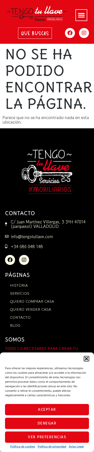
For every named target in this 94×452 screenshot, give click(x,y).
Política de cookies (22, 446)
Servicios (19, 293)
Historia (19, 285)
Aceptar (47, 410)
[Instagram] (84, 33)
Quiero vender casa (30, 309)
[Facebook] (70, 33)
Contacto (20, 317)
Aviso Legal (76, 446)
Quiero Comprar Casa (32, 301)
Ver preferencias (47, 437)
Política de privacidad (52, 446)
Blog (15, 325)
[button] (86, 358)
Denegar (47, 423)
